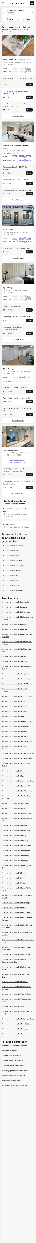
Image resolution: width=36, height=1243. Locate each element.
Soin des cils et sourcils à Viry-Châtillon (17, 1024)
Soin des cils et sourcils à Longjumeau (16, 813)
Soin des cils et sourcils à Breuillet (15, 656)
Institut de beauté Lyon (10, 555)
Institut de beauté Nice (10, 575)
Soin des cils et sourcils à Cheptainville (16, 674)
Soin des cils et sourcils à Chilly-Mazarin (17, 684)
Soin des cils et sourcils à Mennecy (15, 841)
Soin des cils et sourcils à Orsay (14, 883)
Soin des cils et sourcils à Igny (13, 776)
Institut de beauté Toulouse (12, 590)
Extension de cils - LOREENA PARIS (16, 60)
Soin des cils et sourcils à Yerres (14, 1034)
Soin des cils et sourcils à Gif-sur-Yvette (17, 759)
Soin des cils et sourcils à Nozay (14, 873)
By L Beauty (7, 288)
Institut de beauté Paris (10, 580)
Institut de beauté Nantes (11, 570)
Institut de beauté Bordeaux (12, 545)
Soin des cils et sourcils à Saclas (14, 908)
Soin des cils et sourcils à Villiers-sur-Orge (18, 1019)
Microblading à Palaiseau (11, 1081)
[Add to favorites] (31, 38)
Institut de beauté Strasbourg (13, 585)
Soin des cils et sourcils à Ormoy (14, 878)
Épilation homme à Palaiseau (12, 1061)
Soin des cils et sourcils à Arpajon (14, 607)
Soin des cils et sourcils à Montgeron (16, 851)
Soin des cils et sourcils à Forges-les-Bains (18, 754)
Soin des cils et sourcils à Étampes (15, 731)
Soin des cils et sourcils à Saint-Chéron (17, 913)
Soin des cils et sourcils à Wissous (15, 1029)
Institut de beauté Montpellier (13, 565)
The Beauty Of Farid (10, 450)
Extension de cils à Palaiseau (13, 1066)
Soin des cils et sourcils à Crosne (14, 701)
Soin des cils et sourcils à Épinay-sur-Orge (18, 721)
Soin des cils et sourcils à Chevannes (16, 679)
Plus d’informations (18, 116)
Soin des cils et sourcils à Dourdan (15, 706)
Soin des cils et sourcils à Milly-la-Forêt (16, 846)
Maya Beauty (8, 369)
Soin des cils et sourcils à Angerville (15, 602)
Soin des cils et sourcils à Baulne (14, 624)
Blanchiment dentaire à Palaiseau (14, 1046)
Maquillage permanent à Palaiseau (15, 1071)
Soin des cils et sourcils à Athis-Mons (16, 612)
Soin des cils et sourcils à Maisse (14, 826)
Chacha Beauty (9, 524)
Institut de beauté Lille (10, 550)
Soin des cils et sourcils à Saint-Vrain (16, 955)
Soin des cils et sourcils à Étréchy (14, 736)
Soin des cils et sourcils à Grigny (14, 771)
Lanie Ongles (8, 230)
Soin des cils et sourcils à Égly (13, 716)
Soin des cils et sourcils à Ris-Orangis (16, 903)
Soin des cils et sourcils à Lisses (14, 808)
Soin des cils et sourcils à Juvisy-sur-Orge (18, 781)
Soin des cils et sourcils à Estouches (16, 726)
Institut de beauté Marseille (12, 560)
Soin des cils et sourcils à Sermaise (15, 982)
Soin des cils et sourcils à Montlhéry (15, 856)
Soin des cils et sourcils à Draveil (14, 711)
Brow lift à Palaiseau (9, 1051)
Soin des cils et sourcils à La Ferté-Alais (17, 786)
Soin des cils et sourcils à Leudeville (15, 803)
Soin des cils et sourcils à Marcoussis (16, 831)
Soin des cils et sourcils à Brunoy (14, 661)
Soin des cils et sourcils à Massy (14, 836)
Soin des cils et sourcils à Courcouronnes (17, 696)
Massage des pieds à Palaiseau (13, 1076)
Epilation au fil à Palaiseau (11, 1056)
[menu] (3, 3)
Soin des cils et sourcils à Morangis (15, 861)
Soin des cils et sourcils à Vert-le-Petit (16, 994)
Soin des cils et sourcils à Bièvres (14, 629)
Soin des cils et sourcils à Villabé (14, 1006)
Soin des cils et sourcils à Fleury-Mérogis (17, 741)
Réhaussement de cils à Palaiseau (14, 1086)
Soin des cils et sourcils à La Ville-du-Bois (17, 791)
